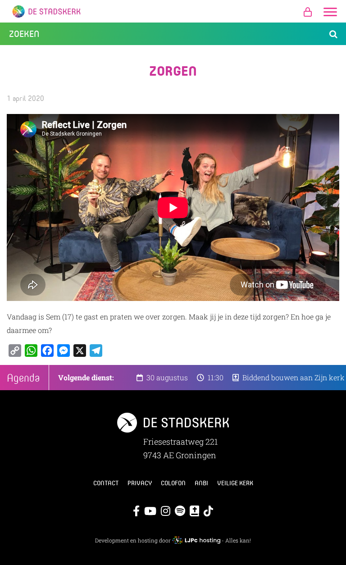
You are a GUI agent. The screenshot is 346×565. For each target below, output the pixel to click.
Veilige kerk (235, 483)
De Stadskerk (173, 11)
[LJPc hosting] (196, 540)
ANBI (201, 483)
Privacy (139, 483)
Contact (105, 483)
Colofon (173, 483)
